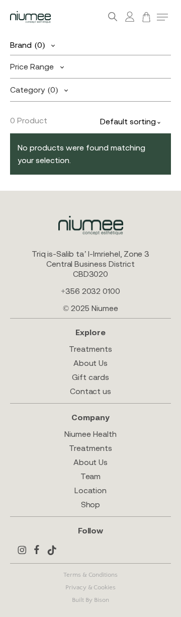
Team (90, 476)
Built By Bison (90, 599)
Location (90, 490)
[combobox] (133, 122)
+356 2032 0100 (90, 290)
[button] (162, 17)
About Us (90, 362)
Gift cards (90, 376)
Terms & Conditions (90, 574)
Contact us (90, 391)
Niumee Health (90, 433)
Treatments (90, 348)
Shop (91, 504)
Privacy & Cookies (90, 587)
